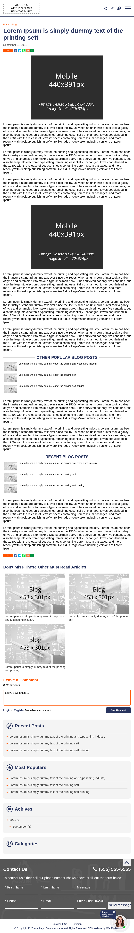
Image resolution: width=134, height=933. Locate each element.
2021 (14, 819)
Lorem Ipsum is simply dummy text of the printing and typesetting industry (58, 363)
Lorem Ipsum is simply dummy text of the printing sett (47, 374)
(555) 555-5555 (115, 869)
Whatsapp (23, 50)
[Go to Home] (21, 12)
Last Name (50, 887)
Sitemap (77, 924)
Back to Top (127, 862)
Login (6, 710)
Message (83, 887)
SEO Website (95, 928)
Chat (119, 8)
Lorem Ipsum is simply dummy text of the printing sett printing (51, 385)
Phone (11, 901)
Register (19, 710)
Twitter (19, 50)
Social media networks (105, 8)
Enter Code (91, 901)
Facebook (15, 50)
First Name (14, 887)
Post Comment (118, 710)
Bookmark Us (59, 924)
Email (46, 901)
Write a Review (112, 8)
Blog (14, 24)
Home (6, 24)
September (21, 826)
